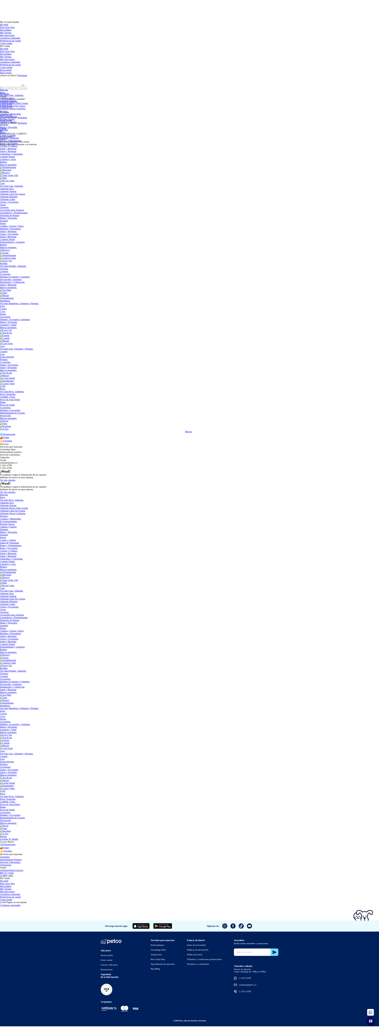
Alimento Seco (7, 98)
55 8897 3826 (6, 875)
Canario (3, 351)
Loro (2, 354)
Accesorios (5, 274)
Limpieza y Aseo (8, 159)
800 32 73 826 (7, 873)
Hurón (3, 314)
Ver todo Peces (7, 391)
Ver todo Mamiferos (9, 303)
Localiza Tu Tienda (9, 839)
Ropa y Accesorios (9, 143)
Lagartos (4, 271)
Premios (4, 111)
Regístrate (22, 75)
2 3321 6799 (6, 465)
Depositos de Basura (9, 215)
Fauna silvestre (7, 357)
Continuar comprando (10, 905)
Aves (2, 346)
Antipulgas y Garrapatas (11, 154)
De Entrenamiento (8, 116)
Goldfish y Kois (7, 397)
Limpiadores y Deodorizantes (14, 212)
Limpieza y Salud (8, 325)
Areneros (4, 207)
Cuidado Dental (7, 156)
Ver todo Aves (6, 349)
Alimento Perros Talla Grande (14, 103)
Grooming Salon (8, 449)
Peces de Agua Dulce (10, 399)
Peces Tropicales (8, 394)
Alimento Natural (8, 100)
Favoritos (7, 441)
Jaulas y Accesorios (9, 365)
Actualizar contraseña (10, 38)
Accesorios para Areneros (12, 210)
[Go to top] (0, 1028)
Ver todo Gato (6, 186)
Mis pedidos (5, 30)
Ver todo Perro (7, 95)
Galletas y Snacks (8, 122)
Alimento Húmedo (8, 196)
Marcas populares (8, 164)
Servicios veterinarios (10, 454)
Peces (2, 389)
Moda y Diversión (8, 127)
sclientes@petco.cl (8, 462)
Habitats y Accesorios (10, 410)
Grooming (5, 857)
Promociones (9, 434)
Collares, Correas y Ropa (12, 226)
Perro (2, 92)
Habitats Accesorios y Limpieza (15, 277)
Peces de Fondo (7, 405)
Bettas (3, 402)
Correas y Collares (8, 146)
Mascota (4, 90)
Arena (3, 204)
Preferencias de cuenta (10, 40)
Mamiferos (5, 301)
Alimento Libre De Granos (12, 106)
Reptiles (4, 263)
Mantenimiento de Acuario (12, 413)
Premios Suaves (7, 119)
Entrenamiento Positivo (11, 859)
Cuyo (2, 311)
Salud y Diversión (8, 367)
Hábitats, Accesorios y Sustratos (15, 319)
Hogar (3, 132)
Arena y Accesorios (9, 202)
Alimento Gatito (7, 199)
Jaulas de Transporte (9, 138)
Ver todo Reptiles (8, 266)
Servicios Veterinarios (10, 862)
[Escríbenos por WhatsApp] (370, 1012)
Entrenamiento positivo (11, 452)
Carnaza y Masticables (10, 114)
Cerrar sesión (6, 43)
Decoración (5, 415)
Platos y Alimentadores (10, 140)
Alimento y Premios (29, 303)
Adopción (4, 457)
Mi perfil (4, 24)
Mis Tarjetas (5, 32)
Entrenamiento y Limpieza (12, 242)
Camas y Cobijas (8, 135)
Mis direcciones (7, 35)
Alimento (19, 95)
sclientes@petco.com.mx (11, 870)
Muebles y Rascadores (10, 228)
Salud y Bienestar (8, 148)
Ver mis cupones (7, 480)
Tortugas (4, 269)
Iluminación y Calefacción (12, 282)
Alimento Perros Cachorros (12, 108)
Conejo (3, 309)
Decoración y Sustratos (11, 279)
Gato (2, 183)
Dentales (4, 124)
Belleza (3, 162)
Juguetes (4, 130)
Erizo (2, 306)
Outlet (6, 437)
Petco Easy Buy (7, 27)
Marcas (188, 431)
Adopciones (5, 865)
